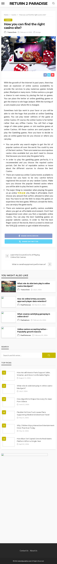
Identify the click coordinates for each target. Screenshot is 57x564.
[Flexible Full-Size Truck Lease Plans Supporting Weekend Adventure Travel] (9, 415)
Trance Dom (11, 32)
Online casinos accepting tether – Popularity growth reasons (32, 330)
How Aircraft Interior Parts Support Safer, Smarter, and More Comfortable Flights (33, 373)
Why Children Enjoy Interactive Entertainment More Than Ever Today (35, 426)
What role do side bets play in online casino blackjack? (33, 284)
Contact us (24, 551)
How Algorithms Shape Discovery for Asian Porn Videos (34, 400)
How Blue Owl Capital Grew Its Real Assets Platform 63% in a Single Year (34, 440)
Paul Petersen (26, 305)
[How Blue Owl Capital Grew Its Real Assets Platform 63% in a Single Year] (9, 442)
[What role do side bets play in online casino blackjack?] (9, 389)
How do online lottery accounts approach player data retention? (31, 300)
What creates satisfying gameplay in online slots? (33, 315)
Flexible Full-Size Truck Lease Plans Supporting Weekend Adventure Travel (33, 413)
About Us (33, 551)
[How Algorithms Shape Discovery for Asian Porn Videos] (9, 402)
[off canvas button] (3, 3)
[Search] (53, 3)
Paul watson (25, 320)
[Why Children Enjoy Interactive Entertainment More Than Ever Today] (9, 428)
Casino (8, 20)
